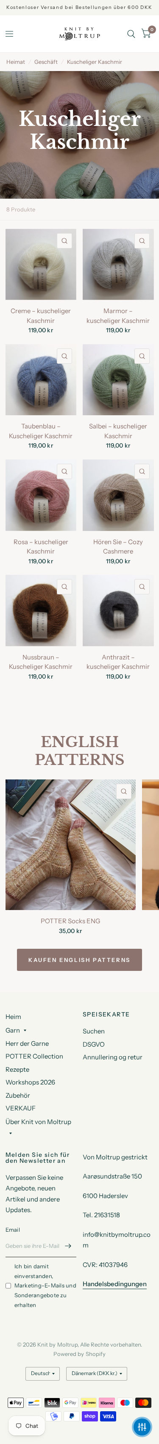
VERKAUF (21, 1108)
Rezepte (17, 1069)
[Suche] (131, 33)
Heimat (15, 61)
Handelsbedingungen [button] (115, 1284)
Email (13, 1229)
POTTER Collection (34, 1056)
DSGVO (94, 1044)
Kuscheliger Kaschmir (94, 61)
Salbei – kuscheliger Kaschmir (118, 431)
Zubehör (18, 1095)
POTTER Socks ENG (70, 921)
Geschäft (46, 61)
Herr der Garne (27, 1043)
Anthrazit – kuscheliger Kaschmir (118, 662)
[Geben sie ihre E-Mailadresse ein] (67, 1246)
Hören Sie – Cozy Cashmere (118, 547)
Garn (13, 1030)
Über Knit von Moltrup (38, 1122)
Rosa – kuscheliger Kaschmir (41, 547)
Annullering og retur (112, 1057)
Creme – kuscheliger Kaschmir (41, 316)
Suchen (94, 1031)
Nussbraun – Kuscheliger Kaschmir (41, 662)
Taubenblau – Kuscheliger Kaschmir (41, 431)
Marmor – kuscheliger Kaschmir (118, 316)
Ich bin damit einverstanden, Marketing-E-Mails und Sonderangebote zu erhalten (45, 1285)
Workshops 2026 (30, 1082)
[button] (142, 1427)
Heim (13, 1017)
